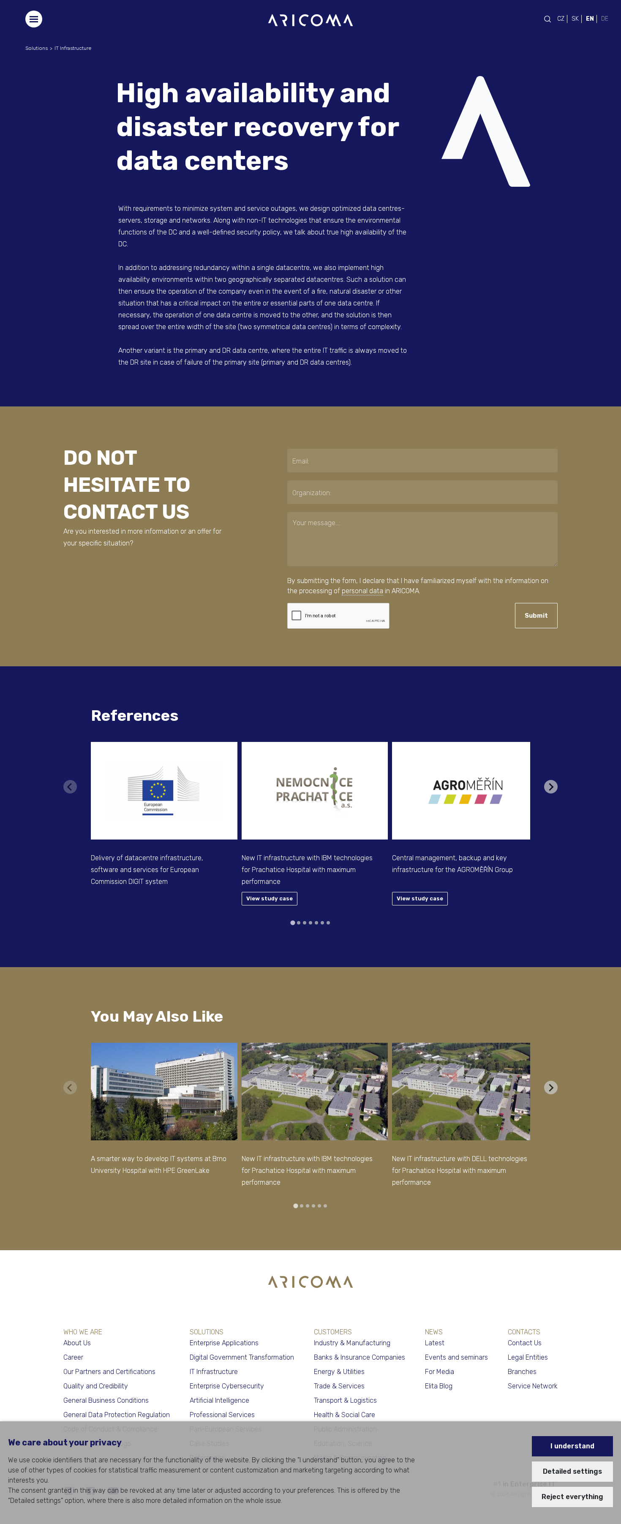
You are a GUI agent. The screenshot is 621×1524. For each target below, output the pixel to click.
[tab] (292, 922)
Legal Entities (528, 1357)
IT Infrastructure (72, 48)
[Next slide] (551, 786)
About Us (77, 1343)
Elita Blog (438, 1386)
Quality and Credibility (95, 1386)
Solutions (36, 48)
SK (575, 18)
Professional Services (222, 1415)
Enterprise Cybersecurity (227, 1386)
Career (73, 1357)
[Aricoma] (310, 20)
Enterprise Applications (224, 1343)
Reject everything (572, 1497)
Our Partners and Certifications (109, 1372)
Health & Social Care (344, 1415)
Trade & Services (339, 1386)
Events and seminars (456, 1357)
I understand (572, 1446)
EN (590, 18)
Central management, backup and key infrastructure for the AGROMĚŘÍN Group (452, 864)
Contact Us (525, 1343)
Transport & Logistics (345, 1400)
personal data (362, 591)
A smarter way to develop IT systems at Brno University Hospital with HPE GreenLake (158, 1165)
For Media (439, 1372)
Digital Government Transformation (242, 1357)
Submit (536, 615)
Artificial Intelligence (219, 1400)
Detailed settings (572, 1471)
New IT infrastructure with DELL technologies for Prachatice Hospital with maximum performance (459, 1170)
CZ (560, 18)
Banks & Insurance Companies (359, 1357)
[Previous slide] (70, 786)
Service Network (533, 1386)
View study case (269, 898)
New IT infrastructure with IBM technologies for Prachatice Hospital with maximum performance (307, 870)
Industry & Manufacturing (352, 1343)
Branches (522, 1372)
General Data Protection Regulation (116, 1415)
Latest (434, 1343)
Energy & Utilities (339, 1372)
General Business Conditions (106, 1400)
